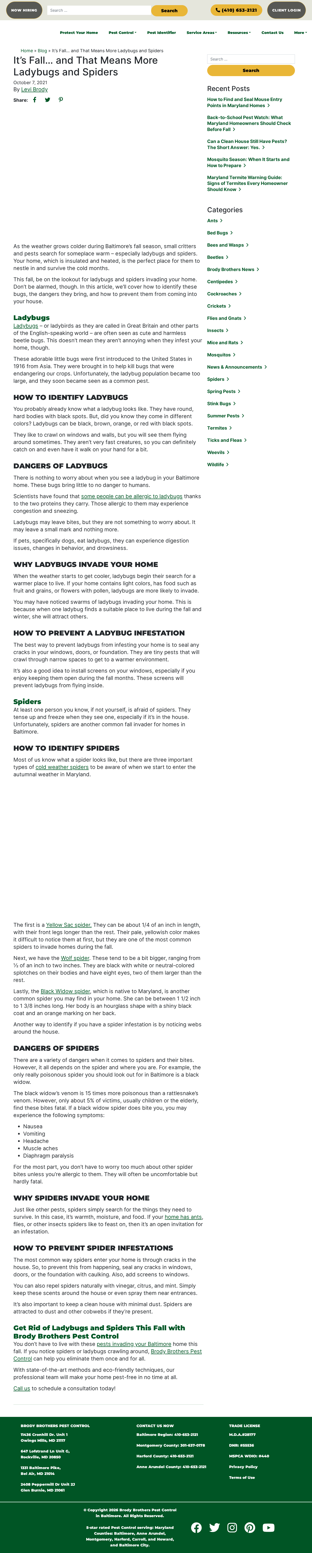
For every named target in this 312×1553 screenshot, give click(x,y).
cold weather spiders (62, 767)
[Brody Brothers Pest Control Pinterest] (250, 1528)
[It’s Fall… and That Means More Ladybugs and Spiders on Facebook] (34, 100)
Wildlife (215, 464)
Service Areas (200, 32)
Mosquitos (219, 355)
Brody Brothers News (230, 269)
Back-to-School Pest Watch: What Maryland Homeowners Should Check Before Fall (249, 123)
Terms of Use (242, 1477)
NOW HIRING (24, 10)
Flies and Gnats (224, 318)
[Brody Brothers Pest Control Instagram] (233, 1528)
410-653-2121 (186, 1434)
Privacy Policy (243, 1466)
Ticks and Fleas (224, 440)
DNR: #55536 (241, 1445)
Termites (217, 428)
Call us (21, 1388)
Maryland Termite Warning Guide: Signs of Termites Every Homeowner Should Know (247, 183)
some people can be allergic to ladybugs (132, 496)
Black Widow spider (65, 991)
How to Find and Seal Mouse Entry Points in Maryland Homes (244, 102)
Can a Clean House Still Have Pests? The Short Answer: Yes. (247, 144)
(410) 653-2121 (239, 10)
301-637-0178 (192, 1445)
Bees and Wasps (225, 245)
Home (27, 50)
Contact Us (272, 32)
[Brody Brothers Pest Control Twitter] (215, 1528)
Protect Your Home (79, 32)
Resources (238, 32)
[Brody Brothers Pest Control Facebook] (197, 1528)
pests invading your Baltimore (134, 1344)
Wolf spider (75, 958)
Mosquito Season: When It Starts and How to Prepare (248, 162)
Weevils (216, 452)
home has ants (183, 1217)
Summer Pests (223, 416)
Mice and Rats (222, 342)
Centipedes (220, 281)
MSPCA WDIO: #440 (249, 1456)
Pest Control (121, 32)
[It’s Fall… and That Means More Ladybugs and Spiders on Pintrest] (60, 100)
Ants (212, 220)
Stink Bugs (219, 403)
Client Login (286, 10)
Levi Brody (34, 89)
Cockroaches (222, 294)
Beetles (215, 257)
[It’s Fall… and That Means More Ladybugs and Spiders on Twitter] (47, 100)
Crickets (216, 306)
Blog (42, 50)
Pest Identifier (161, 32)
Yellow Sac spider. (69, 925)
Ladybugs (25, 326)
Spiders (215, 379)
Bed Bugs (217, 233)
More (299, 32)
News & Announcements (234, 367)
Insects (215, 330)
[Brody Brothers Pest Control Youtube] (270, 1528)
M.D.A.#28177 (242, 1434)
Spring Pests (221, 391)
